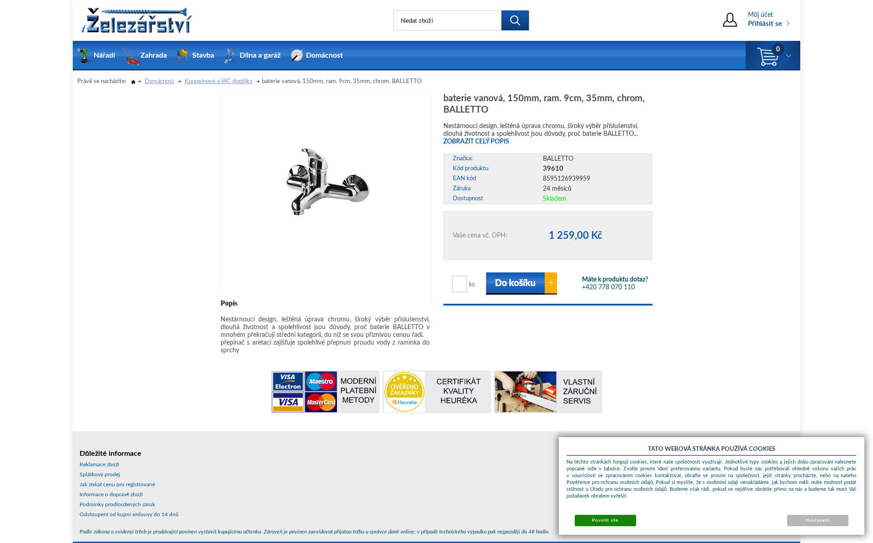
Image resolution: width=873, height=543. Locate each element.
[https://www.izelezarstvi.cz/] (136, 20)
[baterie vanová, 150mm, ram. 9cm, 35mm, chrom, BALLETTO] (328, 165)
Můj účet (760, 15)
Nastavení (818, 520)
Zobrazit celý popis (476, 141)
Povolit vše (605, 520)
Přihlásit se (765, 23)
